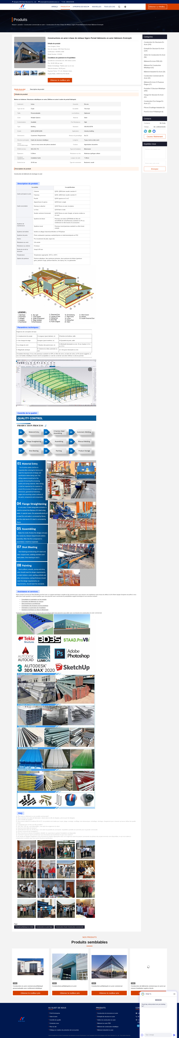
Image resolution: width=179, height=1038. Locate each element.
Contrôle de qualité (55, 1020)
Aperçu (54, 6)
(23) (154, 72)
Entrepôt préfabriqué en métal (24, 927)
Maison (14, 24)
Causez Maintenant (155, 137)
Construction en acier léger (44, 927)
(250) (154, 90)
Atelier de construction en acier (106, 1020)
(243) (154, 43)
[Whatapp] (150, 131)
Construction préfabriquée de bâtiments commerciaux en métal (109, 987)
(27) (154, 83)
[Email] (154, 131)
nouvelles (96, 6)
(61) (152, 66)
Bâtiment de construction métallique (107, 1026)
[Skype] (145, 131)
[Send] (174, 1035)
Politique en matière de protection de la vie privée (64, 1030)
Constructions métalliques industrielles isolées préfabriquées (146, 987)
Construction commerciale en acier (34, 24)
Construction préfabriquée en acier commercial (28, 986)
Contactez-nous (54, 1023)
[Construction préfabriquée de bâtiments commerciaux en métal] (109, 966)
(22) (153, 61)
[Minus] (174, 994)
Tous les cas (109, 6)
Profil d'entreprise (55, 1013)
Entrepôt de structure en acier (106, 1016)
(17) (153, 102)
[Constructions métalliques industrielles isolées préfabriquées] (148, 966)
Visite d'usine (53, 1016)
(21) (154, 96)
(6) (153, 111)
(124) (154, 50)
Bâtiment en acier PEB (104, 1023)
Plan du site (53, 1026)
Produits (65, 6)
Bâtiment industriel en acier (105, 1030)
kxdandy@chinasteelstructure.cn (49, 2)
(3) (154, 107)
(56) (154, 56)
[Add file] (142, 1035)
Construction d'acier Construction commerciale (69, 927)
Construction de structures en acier (107, 1013)
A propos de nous (80, 6)
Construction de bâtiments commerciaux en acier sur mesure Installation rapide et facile (69, 987)
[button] (44, 73)
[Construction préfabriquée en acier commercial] (30, 966)
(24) (154, 77)
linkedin (138, 1025)
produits (20, 24)
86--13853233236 (68, 2)
